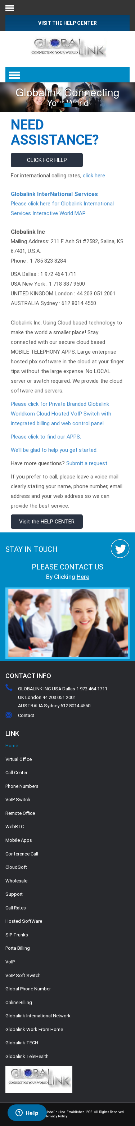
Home (11, 745)
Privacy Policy (56, 1116)
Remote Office (20, 813)
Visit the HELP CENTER (47, 521)
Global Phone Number (28, 988)
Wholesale (16, 881)
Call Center (16, 772)
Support (14, 894)
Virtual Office (18, 759)
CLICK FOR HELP (47, 160)
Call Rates (15, 908)
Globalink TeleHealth (27, 1056)
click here (94, 175)
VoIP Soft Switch (23, 975)
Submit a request (86, 463)
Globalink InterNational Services (54, 194)
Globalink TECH (21, 1042)
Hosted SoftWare (23, 921)
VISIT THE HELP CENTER (67, 23)
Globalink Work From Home (34, 1029)
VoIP (10, 961)
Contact (26, 715)
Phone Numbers (22, 786)
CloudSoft (16, 867)
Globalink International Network (38, 1015)
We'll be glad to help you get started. (54, 450)
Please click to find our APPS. (46, 436)
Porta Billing (17, 948)
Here (83, 576)
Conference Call (21, 854)
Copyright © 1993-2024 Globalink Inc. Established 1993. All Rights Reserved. (67, 1112)
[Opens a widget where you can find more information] (27, 1113)
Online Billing (18, 1002)
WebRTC (14, 826)
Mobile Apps (18, 840)
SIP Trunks (16, 934)
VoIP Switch (17, 799)
